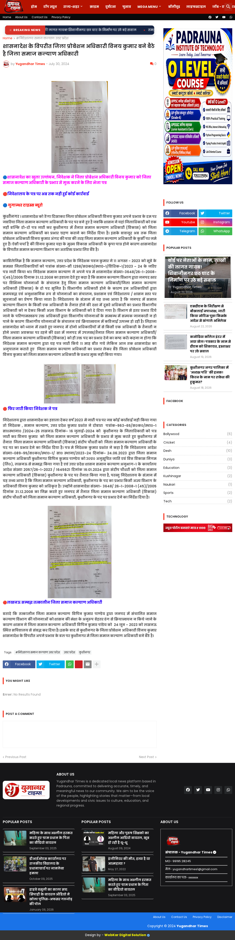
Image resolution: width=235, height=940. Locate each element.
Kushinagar (197, 476)
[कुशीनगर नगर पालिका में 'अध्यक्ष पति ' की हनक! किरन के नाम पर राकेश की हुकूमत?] (176, 372)
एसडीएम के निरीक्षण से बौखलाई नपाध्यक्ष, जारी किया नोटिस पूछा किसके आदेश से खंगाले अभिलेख (208, 313)
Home (7, 17)
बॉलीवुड (174, 6)
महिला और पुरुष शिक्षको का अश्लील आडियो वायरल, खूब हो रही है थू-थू (128, 838)
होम (34, 6)
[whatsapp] (231, 17)
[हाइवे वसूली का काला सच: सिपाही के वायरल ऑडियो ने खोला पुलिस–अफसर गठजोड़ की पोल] (15, 894)
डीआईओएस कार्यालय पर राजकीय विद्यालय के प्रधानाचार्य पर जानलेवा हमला (47, 865)
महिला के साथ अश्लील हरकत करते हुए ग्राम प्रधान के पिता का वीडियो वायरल (51, 838)
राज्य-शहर (71, 6)
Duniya (197, 459)
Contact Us (40, 17)
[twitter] (216, 17)
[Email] (88, 664)
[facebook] (210, 17)
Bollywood (197, 434)
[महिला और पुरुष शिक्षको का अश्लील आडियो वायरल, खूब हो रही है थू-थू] (94, 838)
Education (197, 467)
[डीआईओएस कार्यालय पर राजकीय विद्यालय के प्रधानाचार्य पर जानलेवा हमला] (15, 863)
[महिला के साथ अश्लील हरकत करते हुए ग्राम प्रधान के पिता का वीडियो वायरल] (15, 838)
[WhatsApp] (70, 664)
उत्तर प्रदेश (69, 652)
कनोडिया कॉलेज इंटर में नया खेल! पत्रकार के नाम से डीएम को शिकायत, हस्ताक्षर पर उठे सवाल (210, 344)
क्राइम (94, 6)
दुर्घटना (110, 6)
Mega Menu (147, 6)
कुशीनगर (84, 652)
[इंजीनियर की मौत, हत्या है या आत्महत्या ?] (94, 863)
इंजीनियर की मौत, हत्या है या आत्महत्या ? (129, 861)
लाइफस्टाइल (196, 6)
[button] (228, 7)
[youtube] (224, 17)
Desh (197, 450)
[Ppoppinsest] (79, 664)
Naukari (197, 484)
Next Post (146, 757)
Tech (197, 501)
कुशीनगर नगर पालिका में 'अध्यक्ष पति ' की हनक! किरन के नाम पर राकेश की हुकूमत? (209, 374)
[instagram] (218, 790)
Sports (197, 492)
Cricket (197, 442)
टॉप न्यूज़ (50, 6)
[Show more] (97, 664)
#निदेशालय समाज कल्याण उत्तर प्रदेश (42, 38)
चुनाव (126, 6)
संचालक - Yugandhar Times (189, 852)
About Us (21, 17)
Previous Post (15, 757)
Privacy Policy (61, 17)
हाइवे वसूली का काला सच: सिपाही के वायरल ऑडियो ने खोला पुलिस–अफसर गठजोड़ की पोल (50, 896)
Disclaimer (224, 917)
